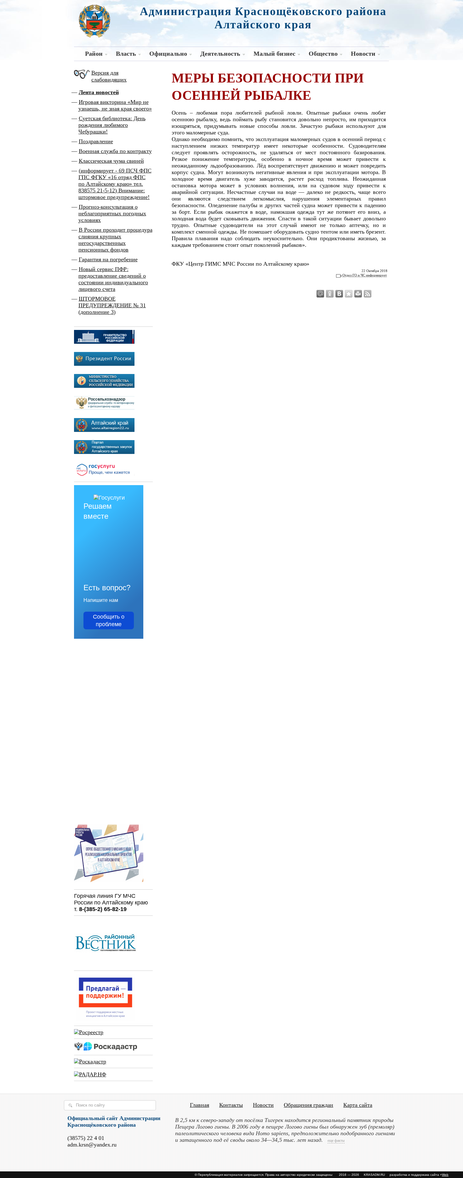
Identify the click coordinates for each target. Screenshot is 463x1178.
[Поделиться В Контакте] (339, 293)
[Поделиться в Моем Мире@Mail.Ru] (320, 293)
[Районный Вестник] (105, 964)
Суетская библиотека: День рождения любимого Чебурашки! (112, 125)
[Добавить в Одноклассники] (330, 293)
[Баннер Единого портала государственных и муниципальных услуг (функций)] (104, 475)
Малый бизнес (274, 53)
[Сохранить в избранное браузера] (348, 293)
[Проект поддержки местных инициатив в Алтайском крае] (105, 1019)
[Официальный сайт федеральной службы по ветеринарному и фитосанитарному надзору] (104, 408)
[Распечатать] (358, 293)
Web (445, 1174)
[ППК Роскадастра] (105, 1048)
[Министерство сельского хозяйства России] (104, 386)
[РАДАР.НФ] (90, 1074)
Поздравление (96, 141)
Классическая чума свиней (111, 161)
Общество (323, 53)
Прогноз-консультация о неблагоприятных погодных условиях (112, 213)
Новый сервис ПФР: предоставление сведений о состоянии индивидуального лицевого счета (113, 279)
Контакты (231, 1105)
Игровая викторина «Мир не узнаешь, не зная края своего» (115, 105)
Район (94, 53)
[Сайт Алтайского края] (104, 430)
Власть (126, 53)
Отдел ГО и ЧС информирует (364, 275)
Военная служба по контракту (115, 151)
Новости (363, 53)
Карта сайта (357, 1105)
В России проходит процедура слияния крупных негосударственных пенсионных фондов (115, 240)
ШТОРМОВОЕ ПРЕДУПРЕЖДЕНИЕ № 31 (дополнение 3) (112, 305)
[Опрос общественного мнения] (108, 883)
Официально (168, 53)
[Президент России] (104, 364)
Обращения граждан (308, 1105)
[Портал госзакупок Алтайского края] (104, 452)
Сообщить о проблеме (108, 620)
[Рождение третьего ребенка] (90, 1061)
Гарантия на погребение (108, 259)
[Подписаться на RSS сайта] (367, 293)
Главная (199, 1105)
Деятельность (220, 53)
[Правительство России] (104, 342)
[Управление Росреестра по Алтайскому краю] (88, 1032)
